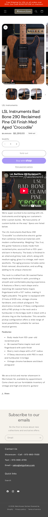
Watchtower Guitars (22, 506)
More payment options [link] (24, 167)
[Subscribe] (40, 438)
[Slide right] (45, 95)
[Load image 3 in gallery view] (36, 94)
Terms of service (34, 509)
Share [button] (6, 393)
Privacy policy (20, 509)
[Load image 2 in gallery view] (24, 94)
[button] (5, 11)
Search (8, 480)
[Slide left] (2, 95)
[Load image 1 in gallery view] (11, 94)
